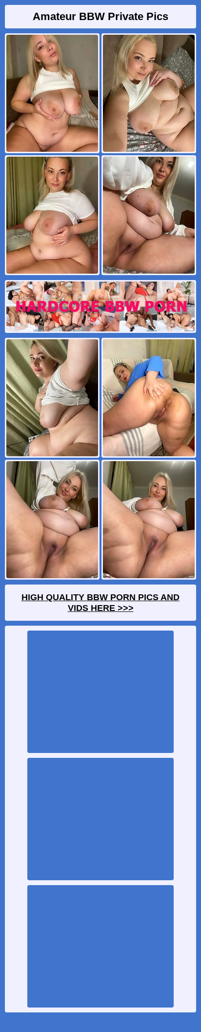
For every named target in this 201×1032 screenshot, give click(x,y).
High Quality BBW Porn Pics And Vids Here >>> (100, 602)
